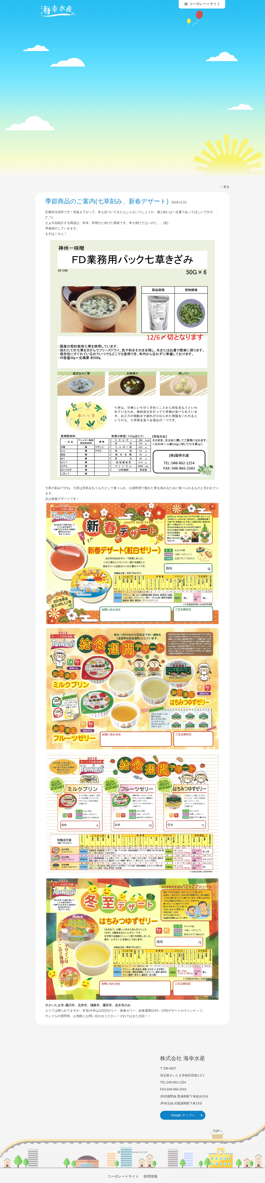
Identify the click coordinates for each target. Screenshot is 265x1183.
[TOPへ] (217, 1138)
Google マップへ (182, 1115)
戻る (226, 186)
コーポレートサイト (123, 1176)
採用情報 (151, 1176)
